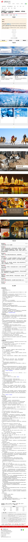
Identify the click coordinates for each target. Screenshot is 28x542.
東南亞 (15, 8)
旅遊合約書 (24, 526)
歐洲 (14, 6)
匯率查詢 (6, 526)
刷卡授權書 (20, 526)
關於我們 (9, 3)
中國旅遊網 (10, 394)
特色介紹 (3, 40)
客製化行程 (17, 3)
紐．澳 (6, 8)
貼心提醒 (17, 40)
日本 (17, 6)
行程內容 (10, 40)
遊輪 (2, 8)
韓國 (8, 8)
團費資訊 (24, 40)
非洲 (23, 6)
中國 (11, 8)
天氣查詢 (9, 526)
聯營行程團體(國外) (10, 6)
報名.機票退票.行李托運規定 (15, 526)
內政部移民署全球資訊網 (11, 312)
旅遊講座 (13, 3)
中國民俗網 (6, 394)
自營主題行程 (4, 6)
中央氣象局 (6, 370)
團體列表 (22, 3)
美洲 (20, 6)
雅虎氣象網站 (11, 370)
